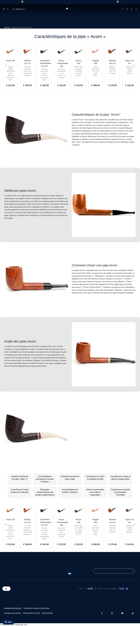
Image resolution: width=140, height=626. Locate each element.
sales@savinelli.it (20, 9)
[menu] (70, 16)
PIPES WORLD (47, 613)
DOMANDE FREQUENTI (13, 608)
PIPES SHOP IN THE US (31, 613)
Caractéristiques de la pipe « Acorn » (70, 36)
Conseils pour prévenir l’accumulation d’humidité (120, 492)
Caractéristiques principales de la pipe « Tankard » (45, 479)
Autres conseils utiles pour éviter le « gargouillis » (95, 492)
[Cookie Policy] (66, 571)
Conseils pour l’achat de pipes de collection (19, 491)
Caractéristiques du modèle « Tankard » (70, 491)
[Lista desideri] (132, 9)
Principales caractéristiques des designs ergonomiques (44, 492)
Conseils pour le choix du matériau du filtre (95, 477)
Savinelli (7, 27)
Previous (22, 2)
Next (118, 2)
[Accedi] (136, 9)
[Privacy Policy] (66, 568)
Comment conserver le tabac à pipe (70, 477)
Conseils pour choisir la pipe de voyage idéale (120, 477)
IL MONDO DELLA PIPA (12, 613)
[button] (5, 65)
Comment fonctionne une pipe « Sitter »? (19, 477)
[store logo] (70, 9)
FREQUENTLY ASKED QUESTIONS (36, 608)
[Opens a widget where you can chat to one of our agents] (8, 622)
